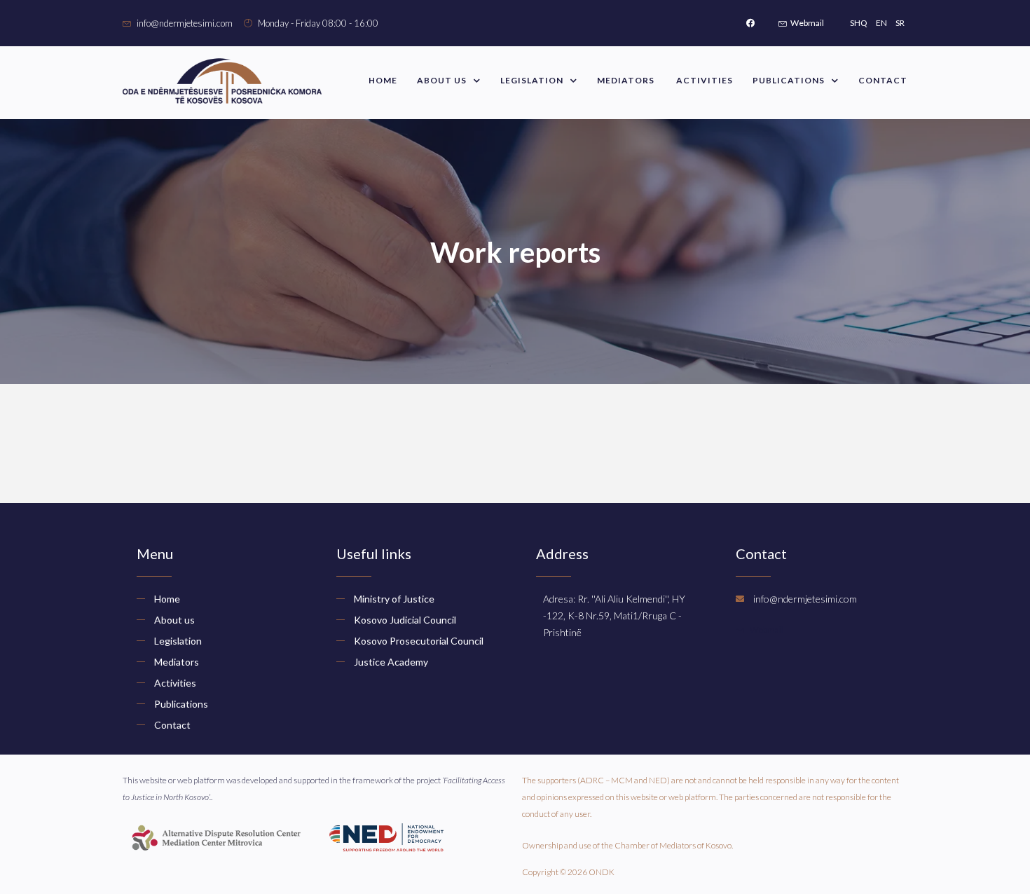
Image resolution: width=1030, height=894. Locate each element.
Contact (882, 80)
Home (383, 80)
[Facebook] (750, 23)
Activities (704, 80)
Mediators (627, 80)
